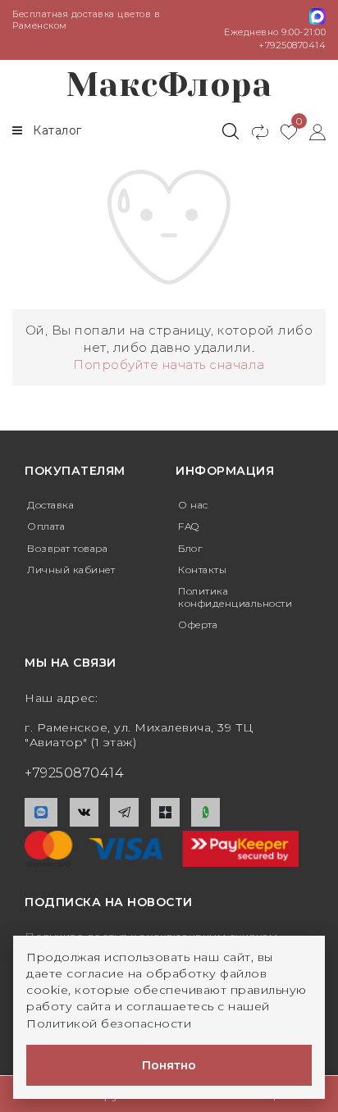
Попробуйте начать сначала (169, 364)
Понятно (169, 1065)
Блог (190, 548)
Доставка (50, 505)
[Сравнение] (253, 131)
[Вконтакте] (84, 812)
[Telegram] (124, 812)
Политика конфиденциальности (235, 596)
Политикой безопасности (108, 1023)
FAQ (188, 526)
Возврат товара (67, 548)
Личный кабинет (71, 569)
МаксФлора (169, 85)
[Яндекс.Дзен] (165, 812)
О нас (193, 505)
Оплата (46, 526)
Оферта (197, 624)
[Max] (41, 812)
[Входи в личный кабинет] (311, 131)
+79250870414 (292, 45)
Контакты (202, 569)
